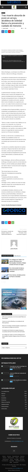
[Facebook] (2, 31)
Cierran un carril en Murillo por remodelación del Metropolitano (13, 322)
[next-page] (5, 282)
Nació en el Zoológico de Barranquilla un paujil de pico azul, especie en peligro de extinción (14, 326)
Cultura (11, 376)
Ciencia (11, 459)
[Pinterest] (9, 31)
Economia (9, 456)
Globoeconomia (11, 457)
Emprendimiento (15, 456)
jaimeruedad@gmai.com (18, 468)
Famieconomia (5, 459)
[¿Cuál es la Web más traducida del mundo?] (5, 374)
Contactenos (15, 462)
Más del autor (17, 255)
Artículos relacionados (7, 255)
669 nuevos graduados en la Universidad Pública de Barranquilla (14, 317)
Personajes (22, 459)
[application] (14, 62)
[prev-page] (2, 282)
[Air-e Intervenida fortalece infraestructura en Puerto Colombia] (5, 269)
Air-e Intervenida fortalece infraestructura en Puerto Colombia (16, 269)
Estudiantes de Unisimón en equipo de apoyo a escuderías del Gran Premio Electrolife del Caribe (13, 331)
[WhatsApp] (12, 31)
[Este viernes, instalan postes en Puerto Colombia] (5, 276)
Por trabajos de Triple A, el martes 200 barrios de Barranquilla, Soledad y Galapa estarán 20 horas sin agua (14, 336)
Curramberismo (5, 460)
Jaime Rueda (5, 28)
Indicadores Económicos (20, 460)
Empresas (22, 456)
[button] (2, 7)
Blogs (11, 369)
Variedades (12, 460)
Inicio (2, 10)
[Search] (26, 7)
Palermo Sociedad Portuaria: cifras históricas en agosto (22, 233)
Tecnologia (16, 459)
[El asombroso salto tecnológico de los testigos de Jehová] (5, 368)
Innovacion (22, 457)
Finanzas (4, 457)
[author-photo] (14, 246)
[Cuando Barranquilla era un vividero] (5, 381)
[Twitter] (6, 31)
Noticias (6, 10)
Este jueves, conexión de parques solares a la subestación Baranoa (7, 233)
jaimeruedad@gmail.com (17, 441)
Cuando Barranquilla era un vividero (18, 380)
